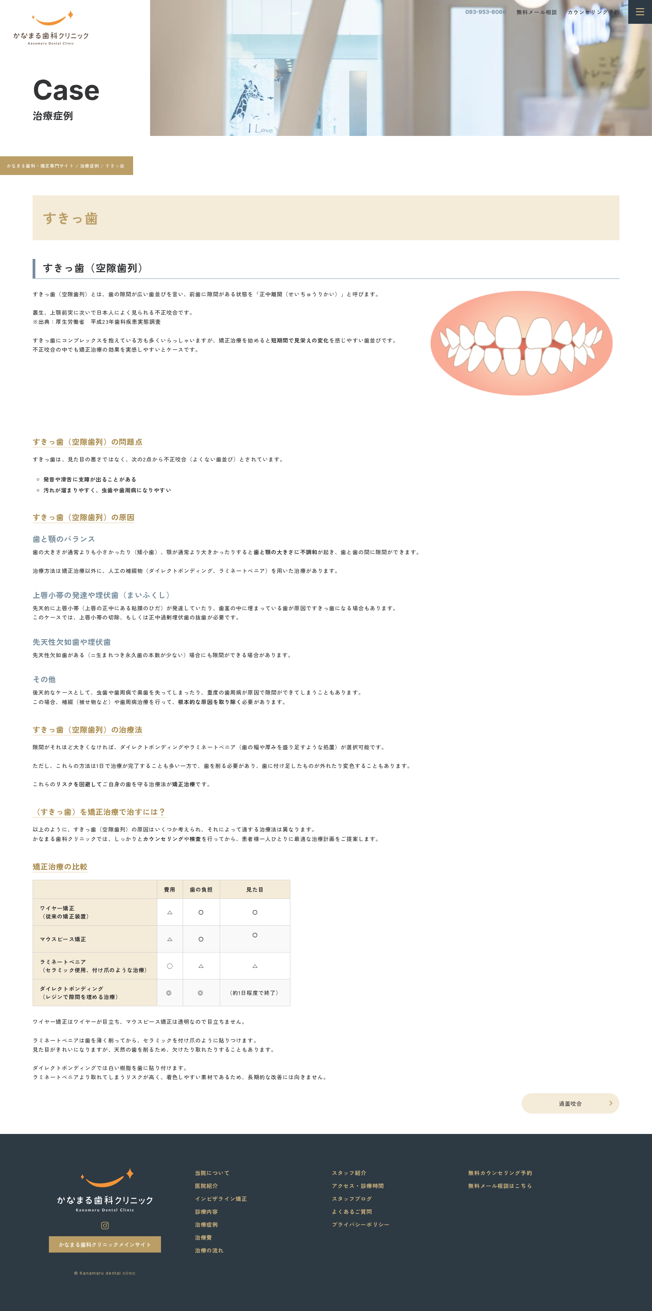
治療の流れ (209, 1250)
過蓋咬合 (587, 1103)
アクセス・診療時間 (358, 1185)
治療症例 (53, 115)
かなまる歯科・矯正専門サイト (40, 165)
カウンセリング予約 (593, 12)
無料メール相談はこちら (500, 1185)
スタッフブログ (352, 1198)
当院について (212, 1172)
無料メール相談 (537, 12)
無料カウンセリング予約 (500, 1172)
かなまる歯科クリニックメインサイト (105, 1244)
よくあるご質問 (352, 1211)
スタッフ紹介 (349, 1172)
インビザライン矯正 (221, 1198)
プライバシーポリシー (361, 1224)
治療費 (203, 1237)
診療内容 (206, 1211)
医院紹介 (206, 1185)
